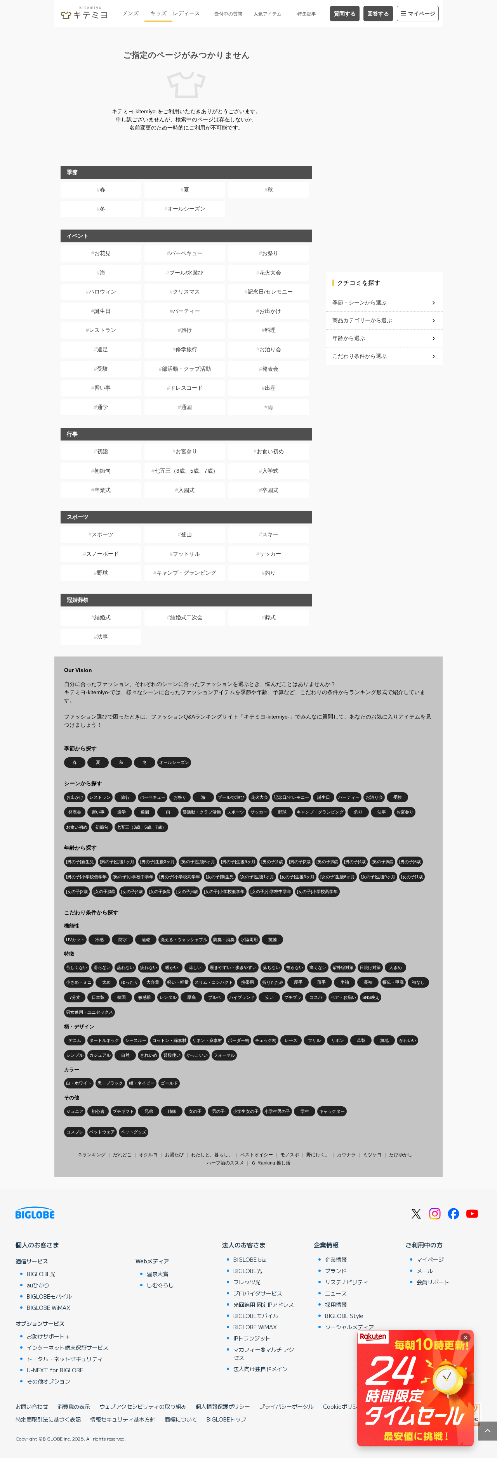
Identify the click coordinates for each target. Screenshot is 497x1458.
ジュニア (74, 1111)
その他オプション (48, 1381)
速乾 (146, 939)
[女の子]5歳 (159, 891)
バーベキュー (186, 253)
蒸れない (125, 967)
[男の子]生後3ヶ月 (157, 861)
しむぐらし (160, 1285)
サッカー (270, 554)
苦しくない (76, 967)
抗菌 (272, 939)
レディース (186, 13)
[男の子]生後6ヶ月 (198, 861)
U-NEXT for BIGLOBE (55, 1370)
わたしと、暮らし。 (212, 1154)
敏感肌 (144, 997)
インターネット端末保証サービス (67, 1347)
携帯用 (247, 982)
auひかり (38, 1285)
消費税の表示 (73, 1406)
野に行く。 (318, 1154)
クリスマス (186, 291)
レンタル (168, 997)
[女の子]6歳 (187, 891)
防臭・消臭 (224, 939)
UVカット (75, 939)
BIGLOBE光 (41, 1274)
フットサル (186, 554)
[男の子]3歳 (327, 861)
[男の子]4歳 (355, 861)
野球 (102, 573)
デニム (74, 1040)
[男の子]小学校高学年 (179, 876)
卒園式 (270, 490)
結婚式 (102, 617)
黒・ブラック (110, 1083)
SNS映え (370, 997)
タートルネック (104, 1040)
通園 (186, 407)
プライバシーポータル (286, 1406)
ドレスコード (186, 388)
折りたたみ (272, 982)
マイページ (421, 13)
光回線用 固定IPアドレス (263, 1304)
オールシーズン (186, 209)
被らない (294, 967)
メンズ (130, 13)
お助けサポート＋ (48, 1336)
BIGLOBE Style (344, 1316)
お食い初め (270, 451)
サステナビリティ (346, 1282)
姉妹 (172, 1111)
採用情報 (336, 1304)
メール (425, 1271)
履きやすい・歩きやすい (233, 967)
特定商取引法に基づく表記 (48, 1419)
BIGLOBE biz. (250, 1259)
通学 (102, 407)
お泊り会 (270, 349)
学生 (305, 1111)
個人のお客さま (37, 1244)
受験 (102, 369)
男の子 (218, 1111)
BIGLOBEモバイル (49, 1296)
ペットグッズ (133, 1132)
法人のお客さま (244, 1244)
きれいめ (148, 1055)
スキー (270, 534)
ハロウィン (102, 291)
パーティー (186, 311)
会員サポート (433, 1282)
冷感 (99, 939)
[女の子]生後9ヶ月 (378, 876)
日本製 (98, 997)
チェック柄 (265, 1040)
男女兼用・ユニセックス (89, 1012)
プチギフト (123, 1111)
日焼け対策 (370, 967)
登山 (186, 534)
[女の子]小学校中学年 (270, 891)
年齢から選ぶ (348, 338)
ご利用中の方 (424, 1244)
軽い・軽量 (178, 982)
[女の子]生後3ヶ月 (297, 876)
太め (106, 982)
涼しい (195, 967)
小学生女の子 (246, 1111)
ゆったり (129, 982)
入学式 (270, 471)
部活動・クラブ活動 (186, 369)
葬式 (270, 617)
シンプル (74, 1055)
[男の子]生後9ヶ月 (238, 861)
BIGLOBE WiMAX (48, 1307)
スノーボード (102, 554)
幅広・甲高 (393, 982)
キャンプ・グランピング (186, 573)
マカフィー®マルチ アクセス (263, 1353)
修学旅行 (186, 349)
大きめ (395, 967)
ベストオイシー (256, 1154)
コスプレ (74, 1132)
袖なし (418, 982)
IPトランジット (252, 1338)
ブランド (336, 1271)
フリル (314, 1040)
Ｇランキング (92, 1154)
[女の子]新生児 (220, 876)
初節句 (102, 471)
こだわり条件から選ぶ (359, 356)
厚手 (298, 982)
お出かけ (270, 311)
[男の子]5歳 (382, 861)
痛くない (318, 967)
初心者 (98, 1111)
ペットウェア (102, 1132)
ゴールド (169, 1083)
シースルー (135, 1040)
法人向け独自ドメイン (260, 1369)
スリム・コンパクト (214, 982)
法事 (102, 637)
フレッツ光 (247, 1282)
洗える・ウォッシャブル (183, 939)
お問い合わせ (32, 1406)
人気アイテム (268, 14)
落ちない (271, 967)
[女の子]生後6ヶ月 (337, 876)
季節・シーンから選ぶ (359, 302)
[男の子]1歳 (272, 861)
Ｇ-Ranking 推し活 (270, 1163)
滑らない (102, 967)
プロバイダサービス (257, 1293)
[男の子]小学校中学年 (133, 876)
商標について (181, 1419)
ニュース (336, 1293)
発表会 (270, 369)
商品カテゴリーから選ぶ (362, 320)
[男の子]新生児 (80, 861)
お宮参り (186, 451)
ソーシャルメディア (349, 1327)
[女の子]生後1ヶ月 (257, 876)
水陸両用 (249, 939)
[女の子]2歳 (77, 891)
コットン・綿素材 (169, 1040)
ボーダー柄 (238, 1040)
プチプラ (292, 997)
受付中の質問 (228, 14)
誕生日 (102, 311)
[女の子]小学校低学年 (224, 891)
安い (269, 997)
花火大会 (270, 272)
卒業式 (102, 490)
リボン (337, 1040)
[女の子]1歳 (412, 876)
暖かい (171, 967)
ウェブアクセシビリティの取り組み (142, 1406)
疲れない (148, 967)
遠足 (102, 349)
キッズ (158, 13)
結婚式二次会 (186, 617)
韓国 (121, 997)
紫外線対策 (343, 967)
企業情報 (326, 1244)
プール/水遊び (186, 272)
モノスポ (289, 1154)
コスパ (315, 997)
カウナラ (346, 1154)
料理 (270, 330)
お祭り (270, 253)
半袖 (345, 982)
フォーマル (224, 1055)
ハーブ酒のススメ (225, 1163)
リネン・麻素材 (207, 1040)
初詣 (102, 451)
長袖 (368, 982)
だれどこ (122, 1154)
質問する (345, 13)
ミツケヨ (372, 1154)
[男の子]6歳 (410, 861)
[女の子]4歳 (132, 891)
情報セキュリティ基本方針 (122, 1419)
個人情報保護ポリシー (223, 1406)
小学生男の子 (277, 1111)
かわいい (407, 1040)
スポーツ (102, 534)
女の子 (195, 1111)
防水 (122, 939)
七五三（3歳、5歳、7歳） (186, 471)
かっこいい (197, 1055)
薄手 (321, 982)
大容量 (152, 982)
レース (291, 1040)
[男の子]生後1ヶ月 (117, 861)
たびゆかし (400, 1154)
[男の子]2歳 (300, 861)
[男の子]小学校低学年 (86, 876)
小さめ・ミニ (79, 982)
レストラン (102, 330)
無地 (384, 1040)
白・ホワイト (79, 1083)
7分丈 (75, 997)
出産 (270, 388)
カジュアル (100, 1055)
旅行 (186, 330)
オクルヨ (148, 1154)
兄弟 (148, 1111)
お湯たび (174, 1154)
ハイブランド (242, 997)
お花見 (102, 253)
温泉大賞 (158, 1274)
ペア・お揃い (343, 997)
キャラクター (332, 1111)
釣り (270, 573)
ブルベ (214, 997)
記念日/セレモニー (270, 291)
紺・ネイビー (142, 1083)
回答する (378, 13)
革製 (361, 1040)
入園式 (186, 490)
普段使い (172, 1055)
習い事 (102, 388)
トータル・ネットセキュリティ (65, 1359)
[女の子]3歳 (104, 891)
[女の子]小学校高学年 (317, 891)
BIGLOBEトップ (226, 1419)
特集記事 (306, 14)
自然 (125, 1055)
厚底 (191, 997)
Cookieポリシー (343, 1406)
